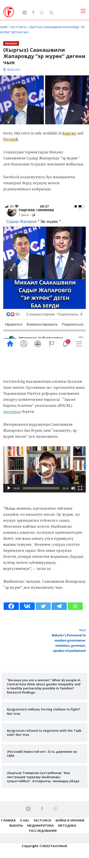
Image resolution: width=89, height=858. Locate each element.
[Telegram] (59, 606)
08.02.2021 (14, 70)
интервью (12, 411)
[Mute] (73, 488)
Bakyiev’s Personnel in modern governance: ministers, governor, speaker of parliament (69, 640)
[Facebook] (11, 606)
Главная (8, 820)
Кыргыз (69, 133)
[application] (44, 469)
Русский (10, 139)
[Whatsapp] (75, 606)
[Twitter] (43, 606)
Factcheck (11, 43)
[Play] (9, 488)
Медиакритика (40, 825)
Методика (67, 825)
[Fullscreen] (80, 488)
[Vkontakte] (27, 606)
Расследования (43, 831)
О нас (24, 820)
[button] (44, 469)
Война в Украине (70, 820)
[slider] (41, 488)
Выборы (16, 825)
